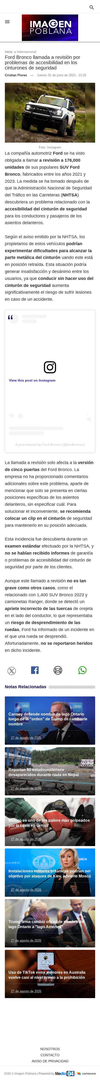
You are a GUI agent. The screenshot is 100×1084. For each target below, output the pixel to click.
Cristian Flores (16, 75)
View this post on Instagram (32, 380)
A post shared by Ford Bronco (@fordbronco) (50, 444)
